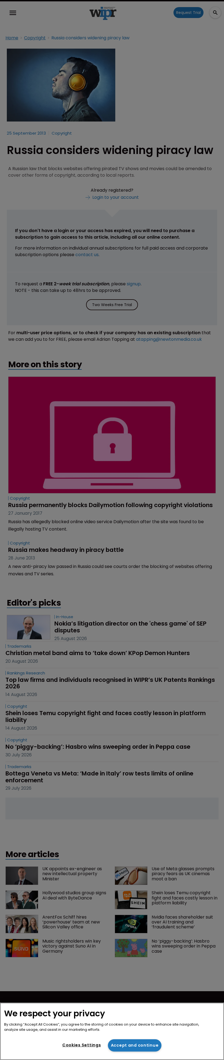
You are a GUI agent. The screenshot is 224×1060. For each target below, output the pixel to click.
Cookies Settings (81, 1045)
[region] (112, 1031)
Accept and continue (135, 1045)
